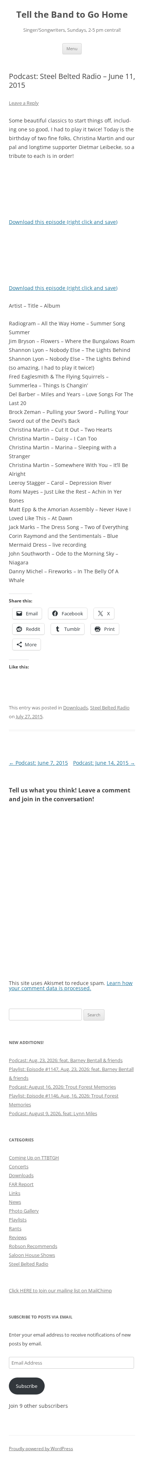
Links (14, 1193)
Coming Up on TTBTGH (34, 1157)
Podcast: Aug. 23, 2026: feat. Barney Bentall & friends (66, 1060)
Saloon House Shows (32, 1255)
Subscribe (26, 1386)
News (15, 1202)
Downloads (75, 707)
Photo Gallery (24, 1210)
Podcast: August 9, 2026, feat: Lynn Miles (53, 1113)
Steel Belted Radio (110, 707)
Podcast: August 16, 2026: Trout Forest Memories (62, 1086)
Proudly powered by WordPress (41, 1448)
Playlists (18, 1219)
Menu (72, 48)
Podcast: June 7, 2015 (38, 762)
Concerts (18, 1166)
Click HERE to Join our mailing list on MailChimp (60, 1290)
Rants (15, 1228)
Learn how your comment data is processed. (71, 985)
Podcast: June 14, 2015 (104, 762)
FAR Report (21, 1184)
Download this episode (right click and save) (63, 221)
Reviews (18, 1237)
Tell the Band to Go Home (72, 14)
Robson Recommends (33, 1246)
